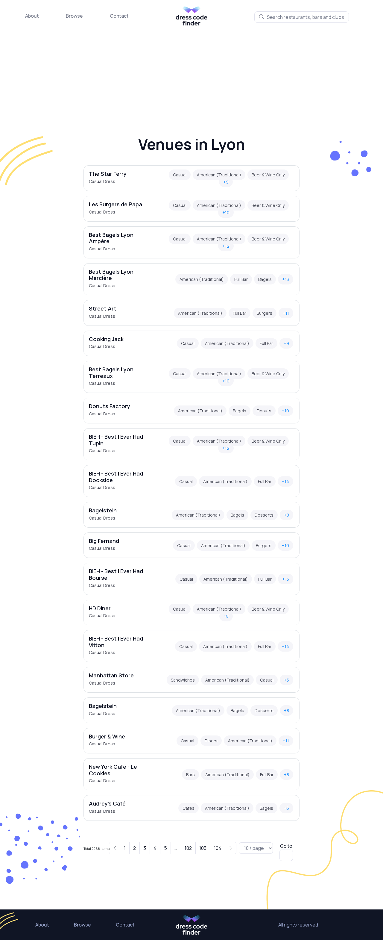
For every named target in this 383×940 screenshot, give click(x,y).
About (32, 16)
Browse (74, 16)
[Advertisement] (191, 70)
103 (202, 848)
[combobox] (301, 17)
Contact (119, 16)
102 (188, 848)
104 (217, 848)
